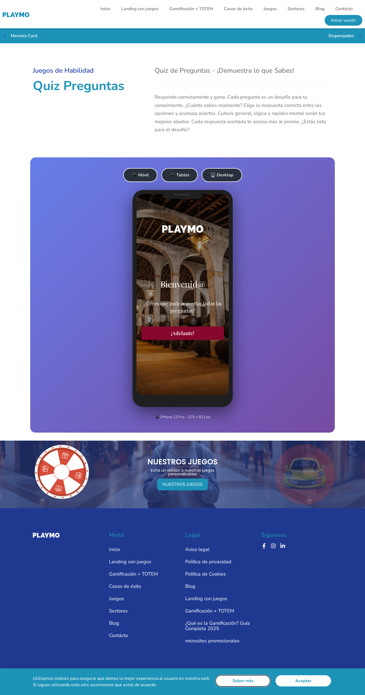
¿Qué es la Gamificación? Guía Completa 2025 (217, 626)
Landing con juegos (140, 9)
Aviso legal (197, 549)
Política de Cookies (205, 574)
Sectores (296, 9)
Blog (320, 9)
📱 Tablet (179, 175)
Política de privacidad (208, 561)
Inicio (105, 9)
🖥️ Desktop (222, 175)
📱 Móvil (140, 175)
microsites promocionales (212, 641)
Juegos (270, 9)
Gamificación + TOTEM (191, 9)
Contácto (344, 9)
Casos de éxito (238, 9)
